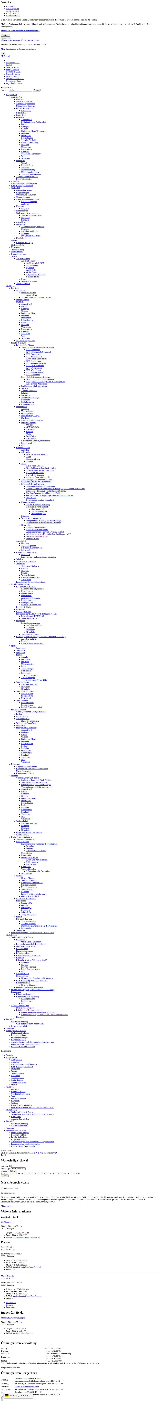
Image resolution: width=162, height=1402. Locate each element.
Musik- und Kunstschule (26, 561)
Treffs (23, 463)
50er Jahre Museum (29, 880)
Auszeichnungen (28, 678)
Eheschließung (27, 165)
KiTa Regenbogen (33, 354)
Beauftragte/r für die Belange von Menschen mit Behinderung (41, 637)
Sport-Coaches (27, 693)
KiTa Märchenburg (34, 356)
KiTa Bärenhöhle (33, 350)
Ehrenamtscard (27, 591)
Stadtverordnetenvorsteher (31, 215)
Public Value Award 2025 (36, 680)
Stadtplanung (11, 935)
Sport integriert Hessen (30, 634)
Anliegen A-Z (16, 97)
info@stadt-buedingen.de (23, 1333)
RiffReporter (31, 438)
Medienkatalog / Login (30, 416)
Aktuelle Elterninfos (29, 391)
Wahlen (14, 240)
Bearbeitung (26, 110)
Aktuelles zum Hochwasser (27, 176)
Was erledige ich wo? (24, 101)
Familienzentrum (23, 447)
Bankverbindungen (24, 179)
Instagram (25, 516)
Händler (29, 848)
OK (3, 53)
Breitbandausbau (23, 983)
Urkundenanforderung (30, 172)
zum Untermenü (12, 11)
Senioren (14, 775)
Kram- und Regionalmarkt (36, 860)
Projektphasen (27, 1001)
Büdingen (25, 126)
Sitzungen (25, 220)
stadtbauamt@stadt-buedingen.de (26, 1237)
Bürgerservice (11, 95)
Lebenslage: (6, 1168)
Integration (20, 621)
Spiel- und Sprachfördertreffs (37, 477)
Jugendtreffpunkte (28, 545)
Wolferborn (25, 158)
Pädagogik (25, 400)
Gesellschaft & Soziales (20, 584)
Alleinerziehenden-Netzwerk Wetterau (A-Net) (45, 532)
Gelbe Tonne (31, 272)
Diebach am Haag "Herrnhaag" (33, 131)
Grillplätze (20, 725)
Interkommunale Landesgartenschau (25, 1044)
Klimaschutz (16, 992)
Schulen (19, 559)
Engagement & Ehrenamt (26, 586)
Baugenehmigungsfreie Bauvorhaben (31, 944)
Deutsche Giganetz (28, 985)
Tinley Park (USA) (28, 914)
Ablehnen (5, 35)
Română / (13, 72)
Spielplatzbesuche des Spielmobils (40, 470)
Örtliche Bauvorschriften (26, 946)
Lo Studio (25, 892)
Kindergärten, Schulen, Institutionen (35, 441)
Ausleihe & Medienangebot (32, 420)
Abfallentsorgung (28, 261)
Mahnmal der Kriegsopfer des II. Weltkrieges (39, 926)
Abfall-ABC (31, 270)
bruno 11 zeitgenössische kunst (33, 894)
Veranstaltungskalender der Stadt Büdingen (43, 523)
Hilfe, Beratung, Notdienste (22, 186)
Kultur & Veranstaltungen (21, 837)
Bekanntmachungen (29, 202)
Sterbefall (25, 167)
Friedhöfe (20, 117)
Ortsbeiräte (20, 224)
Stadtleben (10, 286)
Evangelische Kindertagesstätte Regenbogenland (45, 381)
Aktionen (25, 409)
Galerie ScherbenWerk (30, 896)
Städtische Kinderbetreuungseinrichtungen (38, 347)
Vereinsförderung (23, 719)
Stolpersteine (26, 928)
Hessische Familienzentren (37, 536)
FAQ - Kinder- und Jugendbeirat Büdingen (38, 557)
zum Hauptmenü (12, 9)
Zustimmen (6, 38)
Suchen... (4, 90)
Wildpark (25, 570)
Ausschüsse (21, 222)
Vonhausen (25, 334)
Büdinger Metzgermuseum (32, 882)
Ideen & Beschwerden (25, 108)
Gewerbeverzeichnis (19, 1026)
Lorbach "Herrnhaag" (30, 142)
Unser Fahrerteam (23, 771)
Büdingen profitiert (18, 1035)
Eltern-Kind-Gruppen (35, 466)
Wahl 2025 (25, 555)
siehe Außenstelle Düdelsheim (27, 1386)
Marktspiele (31, 864)
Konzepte (20, 958)
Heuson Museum (28, 878)
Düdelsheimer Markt (29, 857)
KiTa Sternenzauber (34, 361)
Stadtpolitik (15, 188)
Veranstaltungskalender (25, 104)
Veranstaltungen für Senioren (27, 778)
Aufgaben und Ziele (34, 625)
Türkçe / (12, 67)
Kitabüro (24, 393)
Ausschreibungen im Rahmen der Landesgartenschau (32, 1042)
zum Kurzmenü (12, 13)
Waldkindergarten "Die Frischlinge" (40, 379)
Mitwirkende (26, 698)
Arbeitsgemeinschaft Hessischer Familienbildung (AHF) (48, 534)
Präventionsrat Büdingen (36, 527)
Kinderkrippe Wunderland (36, 384)
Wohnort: (4, 1171)
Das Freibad (26, 659)
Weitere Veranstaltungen (31, 518)
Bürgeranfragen (22, 192)
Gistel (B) (25, 905)
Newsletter (15, 247)
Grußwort (20, 99)
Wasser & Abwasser (29, 281)
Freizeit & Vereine (18, 709)
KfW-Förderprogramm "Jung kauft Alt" (32, 980)
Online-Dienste (17, 252)
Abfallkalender (32, 265)
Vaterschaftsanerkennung (31, 174)
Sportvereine (21, 648)
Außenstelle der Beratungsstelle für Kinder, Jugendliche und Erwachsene (55, 488)
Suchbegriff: (6, 1166)
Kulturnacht (26, 855)
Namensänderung (28, 170)
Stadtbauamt (6, 1222)
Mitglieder (25, 208)
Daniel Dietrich (7, 1247)
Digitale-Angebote (28, 422)
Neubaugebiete (22, 976)
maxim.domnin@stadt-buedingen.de (27, 1296)
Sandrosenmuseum (28, 885)
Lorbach (24, 322)
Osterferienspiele (38, 509)
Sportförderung (22, 700)
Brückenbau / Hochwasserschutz (29, 1010)
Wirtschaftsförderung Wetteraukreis (30, 1024)
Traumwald (20, 564)
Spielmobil (25, 550)
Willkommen (21, 290)
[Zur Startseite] (20, 40)
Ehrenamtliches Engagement (32, 589)
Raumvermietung (33, 459)
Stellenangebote (17, 245)
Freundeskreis (26, 443)
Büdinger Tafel (27, 602)
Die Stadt (15, 288)
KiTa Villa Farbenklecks (36, 363)
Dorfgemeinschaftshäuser (26, 728)
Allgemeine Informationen (26, 766)
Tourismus (10, 1028)
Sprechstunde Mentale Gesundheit (40, 500)
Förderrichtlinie (27, 703)
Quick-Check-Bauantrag (31, 942)
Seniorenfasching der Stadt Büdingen (36, 785)
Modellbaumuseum (29, 887)
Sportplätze (20, 650)
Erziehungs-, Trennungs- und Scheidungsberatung (46, 491)
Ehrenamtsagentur (28, 600)
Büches (24, 124)
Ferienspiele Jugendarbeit (31, 548)
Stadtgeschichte (22, 299)
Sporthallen (20, 652)
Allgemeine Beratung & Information (40, 486)
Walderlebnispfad (28, 575)
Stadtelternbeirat (27, 402)
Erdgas (24, 279)
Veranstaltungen (27, 411)
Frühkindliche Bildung (25, 345)
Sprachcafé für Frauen (35, 473)
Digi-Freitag (31, 436)
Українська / (15, 79)
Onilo (28, 434)
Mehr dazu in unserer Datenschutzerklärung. (18, 49)
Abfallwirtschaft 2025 (35, 263)
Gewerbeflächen (22, 974)
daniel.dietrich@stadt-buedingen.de (27, 1267)
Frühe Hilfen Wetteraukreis (37, 529)
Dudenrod (25, 133)
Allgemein (25, 452)
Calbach (24, 129)
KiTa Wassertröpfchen (35, 366)
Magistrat (20, 206)
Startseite (9, 1055)
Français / (12, 69)
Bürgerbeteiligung (18, 1040)
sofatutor (29, 432)
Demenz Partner (32, 539)
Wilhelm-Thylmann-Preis (31, 605)
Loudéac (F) (26, 910)
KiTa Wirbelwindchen (35, 372)
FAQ (23, 445)
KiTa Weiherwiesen (34, 368)
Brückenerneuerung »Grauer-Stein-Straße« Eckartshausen (44, 1015)
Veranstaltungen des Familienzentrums (36, 479)
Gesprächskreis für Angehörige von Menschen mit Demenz (50, 495)
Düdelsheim (26, 135)
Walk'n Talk (31, 498)
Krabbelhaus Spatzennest (36, 359)
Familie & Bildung (18, 343)
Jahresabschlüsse (23, 284)
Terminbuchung (17, 249)
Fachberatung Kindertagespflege (34, 386)
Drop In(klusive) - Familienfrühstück (41, 468)
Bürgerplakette (27, 593)
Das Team (25, 418)
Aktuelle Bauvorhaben (20, 1005)
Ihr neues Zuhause (28, 293)
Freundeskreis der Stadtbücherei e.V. (30, 582)
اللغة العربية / (14, 83)
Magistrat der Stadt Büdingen (13, 1318)
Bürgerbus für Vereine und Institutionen (32, 769)
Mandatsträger (22, 211)
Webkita (24, 388)
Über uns (25, 543)
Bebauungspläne (22, 953)
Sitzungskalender (23, 197)
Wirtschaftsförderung (19, 1021)
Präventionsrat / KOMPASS (32, 616)
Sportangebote (27, 696)
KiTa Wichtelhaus (33, 370)
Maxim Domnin (7, 1276)
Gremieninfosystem (24, 190)
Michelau (25, 145)
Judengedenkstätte (28, 921)
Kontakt (9, 1305)
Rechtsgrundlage (28, 999)
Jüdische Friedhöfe (28, 140)
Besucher (30, 846)
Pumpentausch (32, 675)
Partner (19, 917)
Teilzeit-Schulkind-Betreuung (38, 504)
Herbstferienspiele (38, 514)
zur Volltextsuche (13, 15)
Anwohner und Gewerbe (36, 851)
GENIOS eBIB (32, 427)
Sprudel (24, 573)
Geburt (24, 163)
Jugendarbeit (21, 541)
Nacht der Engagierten (30, 721)
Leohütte (24, 568)
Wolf (23, 156)
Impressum (10, 1307)
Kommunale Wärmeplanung (27, 996)
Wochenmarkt (26, 873)
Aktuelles (15, 181)
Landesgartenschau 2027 (16, 1031)
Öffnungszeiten (27, 413)
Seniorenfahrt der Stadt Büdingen (34, 782)
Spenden (29, 461)
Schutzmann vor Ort (29, 618)
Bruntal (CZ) (26, 903)
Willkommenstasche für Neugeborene (36, 482)
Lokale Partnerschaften (30, 969)
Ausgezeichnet (32, 295)
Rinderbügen (26, 149)
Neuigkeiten (31, 632)
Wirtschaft (10, 1019)
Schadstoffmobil (32, 277)
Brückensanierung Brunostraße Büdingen (37, 1012)
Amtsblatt (25, 204)
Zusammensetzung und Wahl (32, 227)
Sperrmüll (30, 268)
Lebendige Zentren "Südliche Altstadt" (31, 960)
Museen (19, 876)
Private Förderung (28, 967)
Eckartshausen (27, 138)
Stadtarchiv (20, 930)
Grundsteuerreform (18, 254)
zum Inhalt (10, 6)
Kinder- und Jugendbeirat (26, 552)
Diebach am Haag (28, 313)
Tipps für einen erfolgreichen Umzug (36, 297)
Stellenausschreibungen (30, 397)
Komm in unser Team (25, 773)
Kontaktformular (28, 404)
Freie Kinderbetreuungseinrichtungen (36, 377)
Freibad (19, 655)
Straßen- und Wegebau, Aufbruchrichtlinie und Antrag (32, 990)
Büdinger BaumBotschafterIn (23, 1046)
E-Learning (30, 429)
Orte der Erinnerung (24, 919)
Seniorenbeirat (22, 821)
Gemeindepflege (22, 835)
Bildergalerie (26, 671)
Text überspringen (8, 1193)
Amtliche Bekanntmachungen (28, 199)
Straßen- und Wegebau (25, 1008)
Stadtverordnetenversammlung (28, 213)
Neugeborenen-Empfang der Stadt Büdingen (44, 520)
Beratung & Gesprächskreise (32, 484)
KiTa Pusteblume (33, 375)
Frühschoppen (32, 862)
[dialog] (81, 49)
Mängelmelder (7, 1206)
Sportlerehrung (27, 705)
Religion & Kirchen (24, 607)
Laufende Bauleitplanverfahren (28, 955)
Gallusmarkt (26, 867)
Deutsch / (12, 63)
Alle (78, 1173)
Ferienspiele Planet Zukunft (37, 507)
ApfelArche (26, 580)
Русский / (13, 74)
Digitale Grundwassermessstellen (29, 987)
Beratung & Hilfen (23, 611)
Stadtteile (20, 302)
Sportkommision (22, 682)
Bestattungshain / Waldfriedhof (33, 122)
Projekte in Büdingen (19, 1037)
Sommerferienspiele (39, 511)
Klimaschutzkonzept (24, 994)
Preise (23, 666)
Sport (13, 646)
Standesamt (20, 161)
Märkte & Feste (22, 841)
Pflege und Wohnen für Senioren (29, 832)
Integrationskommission (30, 623)
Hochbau (20, 1017)
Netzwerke (25, 525)
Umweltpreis (26, 596)
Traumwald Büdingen (30, 566)
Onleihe (29, 425)
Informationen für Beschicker (38, 871)
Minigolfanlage (22, 716)
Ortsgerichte (21, 115)
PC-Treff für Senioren (35, 475)
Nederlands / (13, 81)
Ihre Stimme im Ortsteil (30, 236)
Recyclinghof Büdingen (35, 274)
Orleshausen (26, 147)
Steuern (14, 256)
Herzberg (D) (26, 908)
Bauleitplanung (22, 949)
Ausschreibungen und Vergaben (24, 183)
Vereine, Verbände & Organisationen (31, 712)
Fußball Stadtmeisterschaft (31, 707)
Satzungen (25, 395)
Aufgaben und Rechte (30, 231)
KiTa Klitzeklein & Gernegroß (38, 352)
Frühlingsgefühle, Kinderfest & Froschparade (39, 844)
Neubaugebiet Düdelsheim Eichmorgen (37, 978)
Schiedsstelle (21, 113)
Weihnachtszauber (28, 869)
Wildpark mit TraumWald (26, 723)
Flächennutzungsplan (24, 951)
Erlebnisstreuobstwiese (30, 577)
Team (28, 457)
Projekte (24, 964)
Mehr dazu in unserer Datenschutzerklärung (20, 31)
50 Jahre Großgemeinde (25, 340)
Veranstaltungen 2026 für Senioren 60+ (37, 787)
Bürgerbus (15, 764)
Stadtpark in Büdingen (20, 1033)
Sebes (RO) (26, 912)
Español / (12, 76)
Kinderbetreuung (28, 502)
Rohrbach (25, 151)
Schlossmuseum (27, 889)
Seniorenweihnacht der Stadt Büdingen (37, 780)
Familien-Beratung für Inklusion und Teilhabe (44, 493)
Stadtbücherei (21, 407)
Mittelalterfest (26, 853)
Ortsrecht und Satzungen (26, 106)
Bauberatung (21, 939)
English (9, 65)
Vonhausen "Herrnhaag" (31, 154)
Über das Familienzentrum (36, 454)
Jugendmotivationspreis (30, 598)
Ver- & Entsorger (23, 258)
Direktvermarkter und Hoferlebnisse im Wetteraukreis (32, 933)
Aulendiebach (26, 120)
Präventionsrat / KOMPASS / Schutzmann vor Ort (36, 614)
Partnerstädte (21, 901)
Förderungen (26, 673)
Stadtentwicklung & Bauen (22, 937)
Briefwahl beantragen (24, 243)
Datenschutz (11, 1303)
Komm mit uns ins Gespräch (32, 643)
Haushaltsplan (21, 238)
